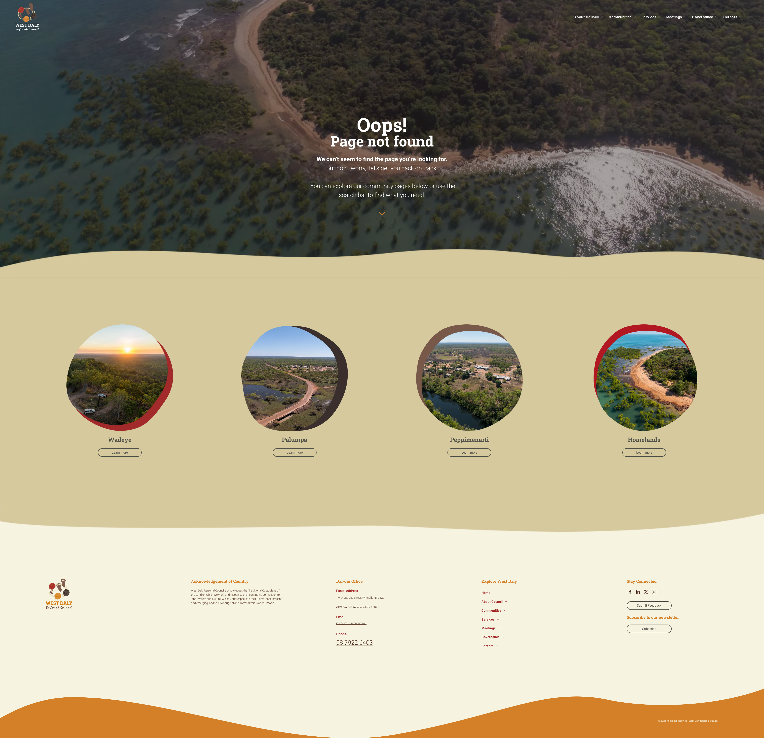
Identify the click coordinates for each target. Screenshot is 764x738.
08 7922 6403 (354, 642)
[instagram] (654, 592)
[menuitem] (585, 17)
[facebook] (630, 592)
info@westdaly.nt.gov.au (351, 623)
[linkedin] (638, 592)
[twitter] (646, 592)
